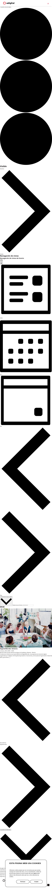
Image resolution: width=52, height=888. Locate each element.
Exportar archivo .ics (5, 874)
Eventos (2, 169)
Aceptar (36, 881)
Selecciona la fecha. (18, 605)
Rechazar (22, 881)
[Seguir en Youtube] (48, 885)
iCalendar (2, 870)
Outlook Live (3, 873)
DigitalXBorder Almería (9, 649)
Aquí (34, 873)
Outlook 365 (3, 871)
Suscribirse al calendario (6, 829)
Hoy (1, 595)
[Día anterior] (26, 510)
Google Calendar (4, 868)
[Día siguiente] (26, 593)
